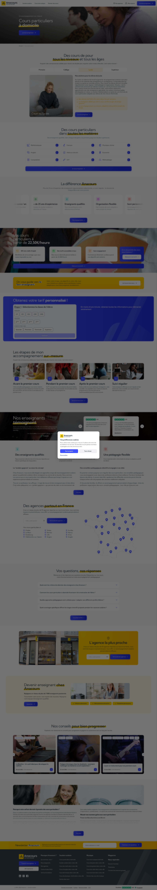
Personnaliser (63, 455)
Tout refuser (88, 451)
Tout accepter (69, 451)
